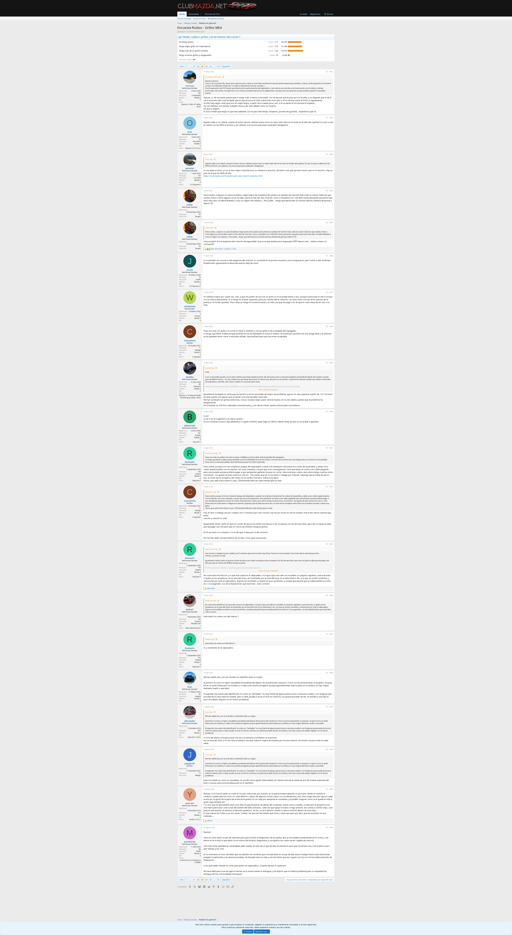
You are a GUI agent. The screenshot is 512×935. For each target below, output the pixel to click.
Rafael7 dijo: (210, 639)
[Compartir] (326, 71)
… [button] (190, 66)
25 (210, 66)
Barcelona (197, 141)
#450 (331, 411)
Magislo (182, 31)
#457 (331, 707)
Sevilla (198, 279)
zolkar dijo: (209, 228)
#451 (331, 448)
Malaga (198, 350)
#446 (331, 256)
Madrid (198, 474)
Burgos (198, 216)
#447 (331, 292)
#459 (331, 789)
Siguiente (226, 66)
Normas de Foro (212, 14)
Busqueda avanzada (216, 18)
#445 (331, 222)
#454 (331, 595)
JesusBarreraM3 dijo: (213, 77)
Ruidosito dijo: (211, 492)
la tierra (198, 621)
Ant (182, 66)
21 (194, 66)
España (198, 435)
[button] (201, 14)
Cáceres (198, 316)
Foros (182, 14)
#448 (331, 326)
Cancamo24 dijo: (211, 453)
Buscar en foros (199, 18)
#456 (331, 673)
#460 (331, 827)
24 (206, 66)
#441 (331, 72)
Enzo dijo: (209, 712)
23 (202, 66)
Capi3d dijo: (209, 368)
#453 (331, 544)
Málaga (198, 775)
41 (218, 66)
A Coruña (197, 178)
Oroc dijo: (209, 159)
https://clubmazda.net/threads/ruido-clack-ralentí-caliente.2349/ (233, 176)
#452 (331, 487)
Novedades (194, 14)
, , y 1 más (223, 249)
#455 (331, 634)
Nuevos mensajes (184, 18)
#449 (331, 363)
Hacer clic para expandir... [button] (268, 389)
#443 (331, 154)
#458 (331, 749)
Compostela (196, 95)
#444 (331, 190)
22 (198, 66)
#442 (331, 118)
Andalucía (197, 386)
